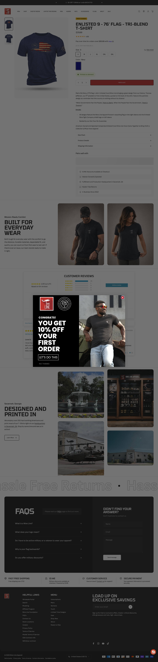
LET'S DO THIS (48, 357)
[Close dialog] (122, 297)
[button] (153, 652)
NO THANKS (44, 364)
